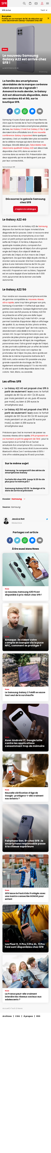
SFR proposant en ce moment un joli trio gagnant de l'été (25, 437)
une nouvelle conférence (24, 134)
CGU (17, 1016)
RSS (38, 1016)
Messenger (32, 111)
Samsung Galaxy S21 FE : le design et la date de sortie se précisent (25, 489)
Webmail (36, 3)
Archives (7, 1016)
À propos (28, 1016)
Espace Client (42, 3)
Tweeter (17, 111)
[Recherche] (24, 3)
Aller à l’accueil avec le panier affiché (30, 3)
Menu (48, 3)
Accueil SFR (3, 3)
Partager (10, 111)
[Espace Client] (42, 3)
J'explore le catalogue (25, 209)
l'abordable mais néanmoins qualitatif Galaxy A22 (24, 146)
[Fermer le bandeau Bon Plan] (48, 18)
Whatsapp (25, 111)
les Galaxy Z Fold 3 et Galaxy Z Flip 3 (27, 129)
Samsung (42, 226)
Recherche (24, 3)
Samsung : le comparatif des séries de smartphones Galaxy (25, 471)
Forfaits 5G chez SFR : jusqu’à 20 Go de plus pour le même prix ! (25, 480)
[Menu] (48, 3)
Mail (40, 111)
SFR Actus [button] (6, 10)
